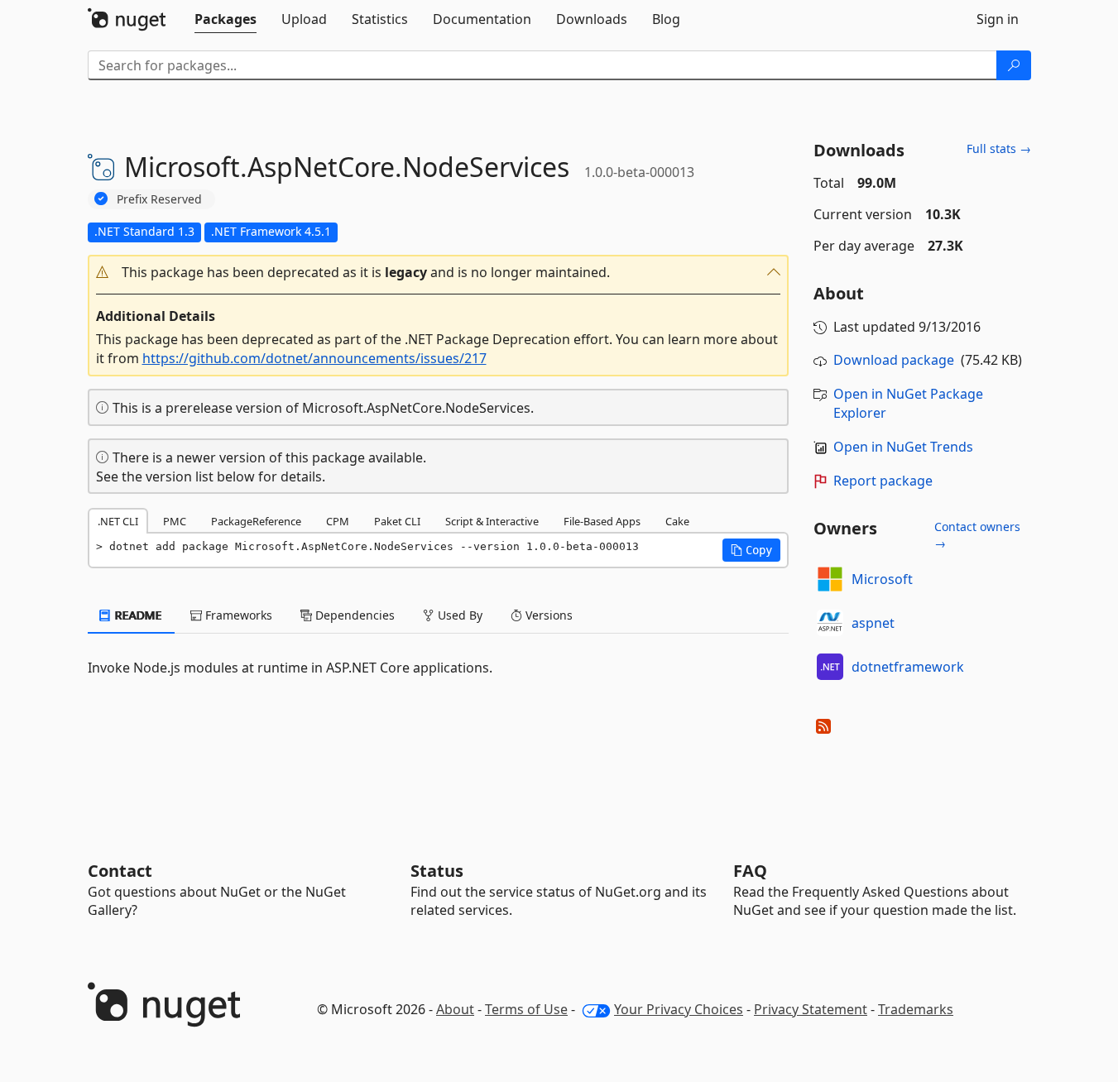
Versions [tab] (547, 615)
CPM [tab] (337, 521)
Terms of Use (526, 1009)
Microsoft (882, 579)
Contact (120, 870)
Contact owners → (977, 535)
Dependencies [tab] (353, 615)
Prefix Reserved (159, 199)
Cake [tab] (677, 521)
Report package (883, 481)
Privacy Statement (810, 1009)
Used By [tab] (458, 615)
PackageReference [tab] (256, 521)
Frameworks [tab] (237, 615)
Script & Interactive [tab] (492, 521)
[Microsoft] (830, 579)
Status (436, 870)
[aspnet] (830, 623)
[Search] (1013, 65)
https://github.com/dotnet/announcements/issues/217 (314, 358)
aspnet (873, 623)
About (455, 1009)
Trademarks (915, 1009)
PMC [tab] (174, 521)
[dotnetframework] (830, 667)
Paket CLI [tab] (397, 521)
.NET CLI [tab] (118, 521)
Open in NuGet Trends (903, 447)
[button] (438, 272)
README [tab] (137, 615)
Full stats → (999, 148)
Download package (893, 360)
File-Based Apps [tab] (602, 521)
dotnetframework (908, 667)
